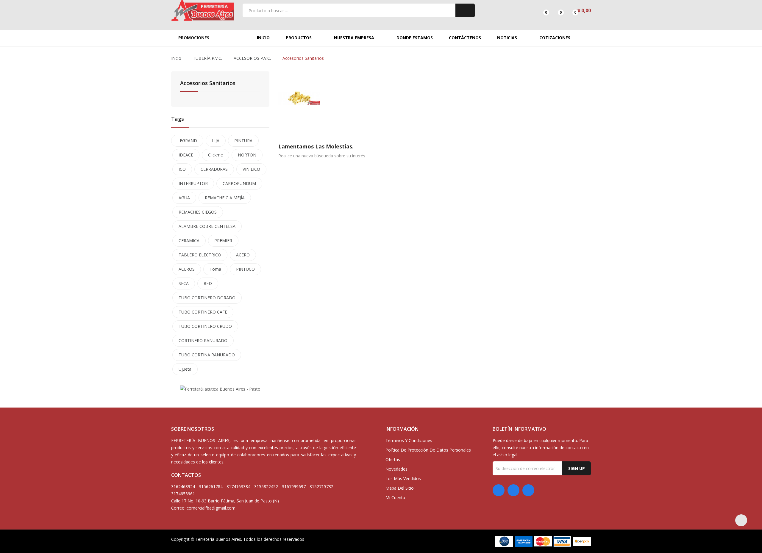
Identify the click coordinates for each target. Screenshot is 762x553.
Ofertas (392, 459)
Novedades (396, 469)
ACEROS (187, 269)
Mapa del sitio (399, 488)
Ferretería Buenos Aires (218, 539)
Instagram (528, 490)
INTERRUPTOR (193, 183)
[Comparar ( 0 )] (541, 10)
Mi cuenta (395, 497)
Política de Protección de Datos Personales (428, 450)
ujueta (185, 369)
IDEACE (186, 155)
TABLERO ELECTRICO (200, 255)
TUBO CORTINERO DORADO (207, 297)
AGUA (184, 197)
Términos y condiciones (408, 440)
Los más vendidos (403, 478)
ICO (182, 169)
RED (208, 283)
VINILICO (251, 169)
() (555, 10)
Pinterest (513, 490)
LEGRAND (187, 140)
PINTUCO (245, 269)
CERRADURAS (214, 169)
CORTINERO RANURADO (203, 340)
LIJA (215, 140)
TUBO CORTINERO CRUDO (205, 326)
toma (215, 269)
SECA (184, 283)
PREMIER (223, 240)
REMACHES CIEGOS (198, 212)
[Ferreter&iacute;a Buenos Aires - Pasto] (220, 388)
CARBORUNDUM (239, 183)
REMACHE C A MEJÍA (225, 197)
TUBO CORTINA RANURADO (207, 355)
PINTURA (243, 140)
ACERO (243, 255)
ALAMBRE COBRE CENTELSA (207, 226)
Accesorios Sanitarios (207, 83)
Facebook (499, 490)
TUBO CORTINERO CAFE (203, 312)
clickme (215, 155)
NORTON (247, 155)
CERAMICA (189, 240)
